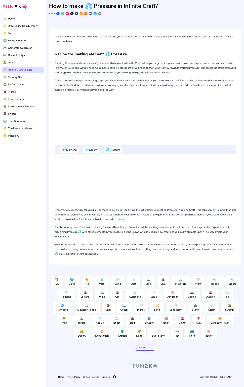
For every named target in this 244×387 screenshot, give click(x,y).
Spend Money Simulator (19, 106)
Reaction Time (13, 99)
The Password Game (17, 128)
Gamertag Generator (17, 47)
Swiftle (9, 113)
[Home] (15, 6)
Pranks (9, 91)
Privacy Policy (73, 377)
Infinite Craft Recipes (18, 69)
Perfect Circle (13, 84)
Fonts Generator (15, 40)
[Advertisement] (145, 119)
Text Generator (14, 121)
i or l (8, 62)
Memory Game (14, 77)
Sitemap (106, 377)
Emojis (9, 33)
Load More (145, 347)
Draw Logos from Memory (20, 25)
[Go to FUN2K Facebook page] (115, 377)
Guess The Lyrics (15, 55)
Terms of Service (91, 377)
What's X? (11, 135)
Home (9, 18)
